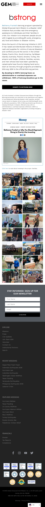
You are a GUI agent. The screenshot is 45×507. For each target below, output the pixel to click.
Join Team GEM (7, 339)
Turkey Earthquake (9, 417)
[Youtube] (26, 453)
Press (4, 334)
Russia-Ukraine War (9, 420)
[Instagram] (19, 453)
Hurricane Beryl (8, 412)
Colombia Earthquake (10, 373)
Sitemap (17, 500)
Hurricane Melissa (8, 401)
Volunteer (5, 342)
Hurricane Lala (7, 370)
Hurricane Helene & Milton (11, 409)
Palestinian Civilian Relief (11, 423)
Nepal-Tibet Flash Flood (11, 365)
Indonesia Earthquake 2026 (12, 367)
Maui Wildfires (7, 415)
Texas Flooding (7, 378)
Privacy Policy (26, 500)
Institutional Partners (10, 347)
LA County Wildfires (9, 406)
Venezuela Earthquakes (10, 381)
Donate (5, 437)
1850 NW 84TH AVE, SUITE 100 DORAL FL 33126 (22, 496)
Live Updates (7, 337)
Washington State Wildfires (12, 376)
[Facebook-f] (13, 453)
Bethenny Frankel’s (9, 26)
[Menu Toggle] (41, 4)
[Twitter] (32, 453)
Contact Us (6, 345)
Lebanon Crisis (7, 386)
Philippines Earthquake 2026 (12, 384)
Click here (5, 168)
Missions (5, 331)
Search (4, 350)
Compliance (6, 443)
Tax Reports (6, 440)
